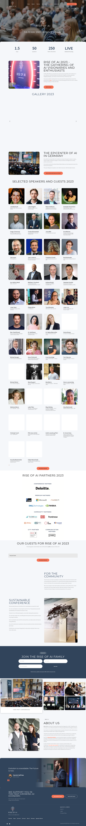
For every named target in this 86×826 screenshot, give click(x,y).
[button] (10, 121)
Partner (38, 4)
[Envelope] (9, 823)
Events (49, 4)
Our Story (44, 4)
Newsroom (56, 4)
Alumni (33, 4)
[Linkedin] (7, 823)
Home (28, 4)
